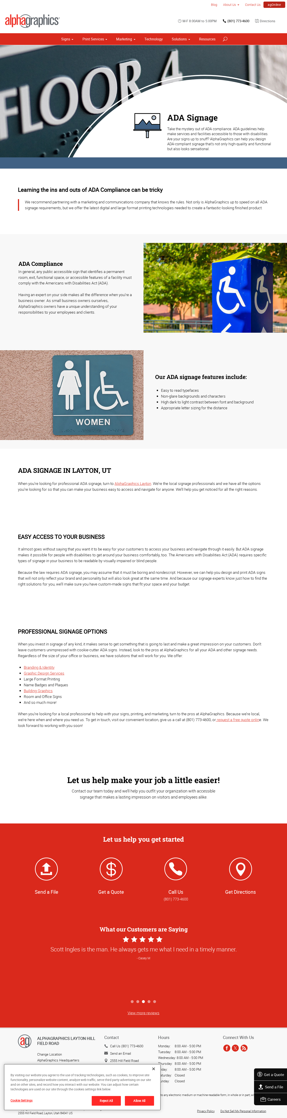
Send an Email (120, 1053)
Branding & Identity (39, 667)
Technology (153, 39)
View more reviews (143, 1012)
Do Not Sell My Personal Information (243, 1111)
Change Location (49, 1054)
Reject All (106, 1100)
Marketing (124, 39)
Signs (65, 39)
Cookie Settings (22, 1100)
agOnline (274, 4)
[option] (143, 966)
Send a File (274, 1086)
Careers (274, 1099)
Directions (267, 21)
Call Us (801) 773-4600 (126, 1046)
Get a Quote (274, 1074)
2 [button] (138, 1002)
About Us (229, 4)
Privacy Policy (206, 1111)
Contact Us (253, 4)
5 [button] (155, 1002)
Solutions (179, 39)
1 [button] (132, 1002)
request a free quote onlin (237, 719)
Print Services (93, 39)
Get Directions (240, 892)
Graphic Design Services (44, 673)
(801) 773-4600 (238, 21)
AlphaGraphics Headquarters (58, 1060)
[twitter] (235, 1048)
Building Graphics (38, 690)
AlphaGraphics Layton (133, 483)
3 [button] (143, 1002)
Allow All (139, 1100)
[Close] (154, 1069)
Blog (214, 4)
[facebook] (227, 1048)
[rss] (244, 1048)
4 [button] (149, 1002)
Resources (207, 39)
